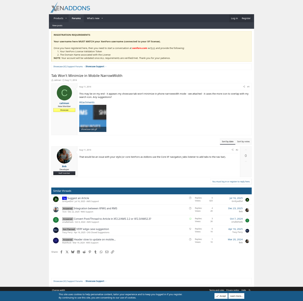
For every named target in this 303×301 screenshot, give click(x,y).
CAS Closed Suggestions (98, 232)
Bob (153, 48)
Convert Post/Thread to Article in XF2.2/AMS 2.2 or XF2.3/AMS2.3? (112, 219)
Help (243, 290)
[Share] (244, 87)
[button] (66, 18)
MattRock (66, 242)
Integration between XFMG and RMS (95, 208)
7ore (64, 211)
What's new (93, 18)
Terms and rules (216, 290)
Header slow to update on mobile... (95, 239)
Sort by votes (243, 141)
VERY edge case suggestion (92, 229)
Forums (76, 18)
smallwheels (68, 222)
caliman (57, 80)
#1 (248, 86)
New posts (57, 25)
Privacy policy (232, 290)
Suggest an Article (78, 198)
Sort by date (227, 141)
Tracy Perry (67, 232)
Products (58, 18)
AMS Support (92, 201)
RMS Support (87, 211)
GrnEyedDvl (67, 201)
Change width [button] (58, 290)
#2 (237, 149)
